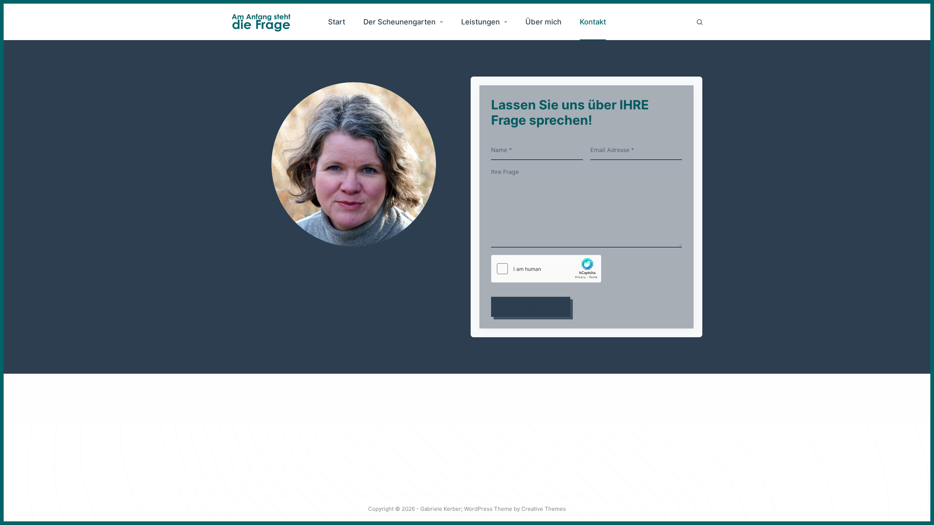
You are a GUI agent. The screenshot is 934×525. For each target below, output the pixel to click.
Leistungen (480, 22)
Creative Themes (543, 508)
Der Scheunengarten (399, 22)
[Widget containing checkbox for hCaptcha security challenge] (546, 269)
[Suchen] (699, 22)
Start (336, 22)
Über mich (543, 22)
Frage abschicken (531, 307)
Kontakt (593, 22)
